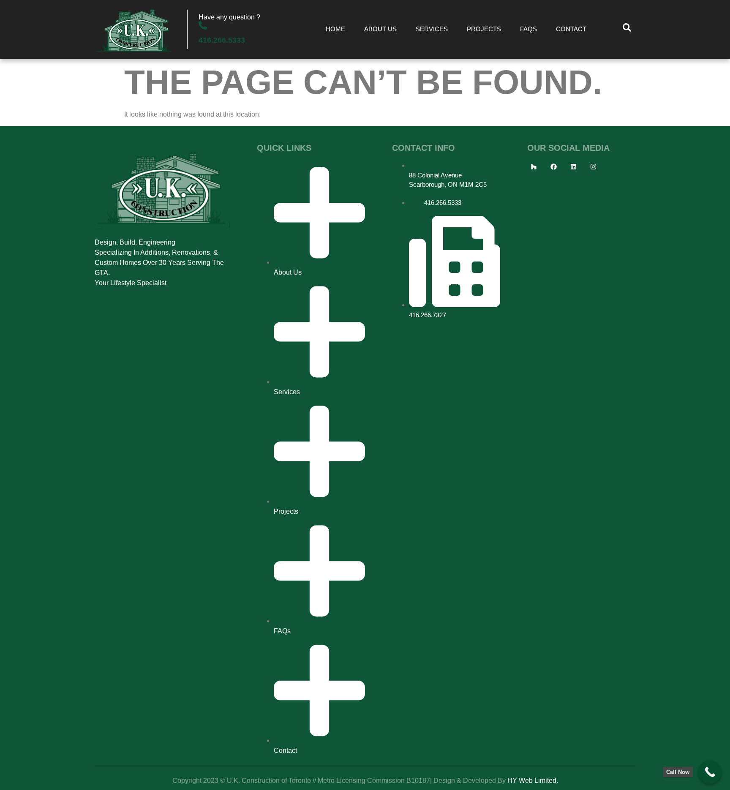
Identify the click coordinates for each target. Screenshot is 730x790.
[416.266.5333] (203, 25)
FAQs (528, 29)
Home (335, 29)
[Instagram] (593, 167)
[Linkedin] (573, 167)
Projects (484, 29)
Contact (571, 29)
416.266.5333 (222, 40)
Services (432, 29)
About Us (380, 29)
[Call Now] (710, 772)
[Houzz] (533, 167)
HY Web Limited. (532, 780)
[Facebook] (553, 167)
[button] (626, 29)
